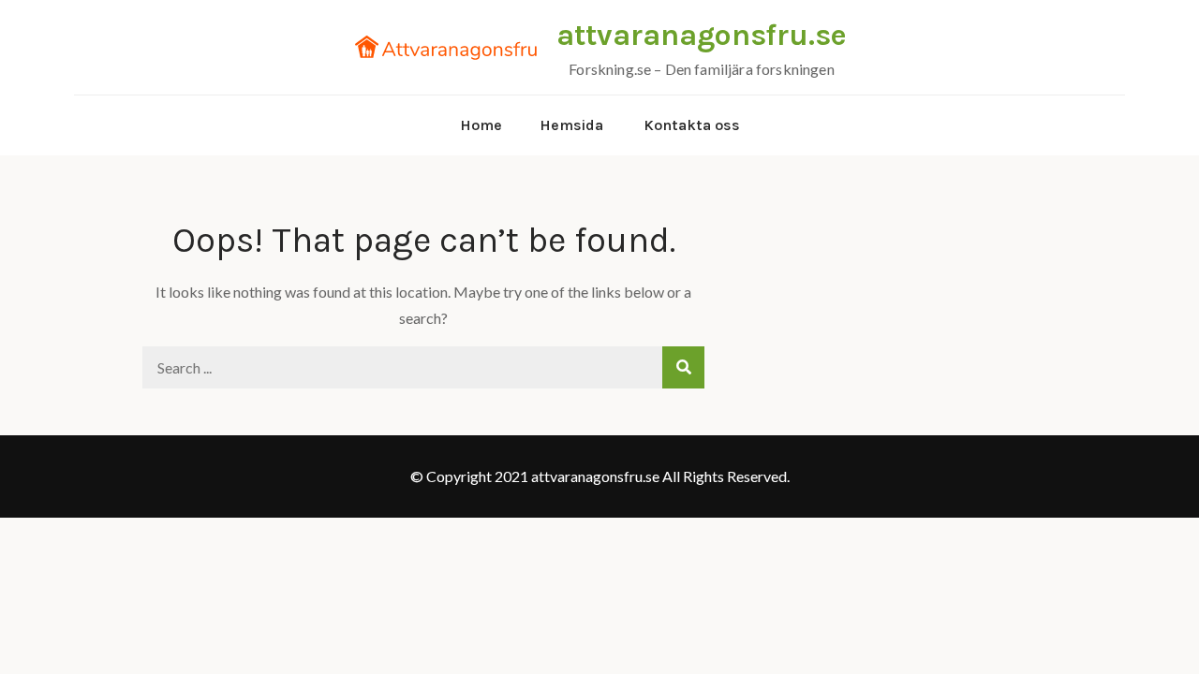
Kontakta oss (692, 125)
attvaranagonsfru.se (701, 35)
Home (481, 125)
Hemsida (571, 125)
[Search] (683, 367)
